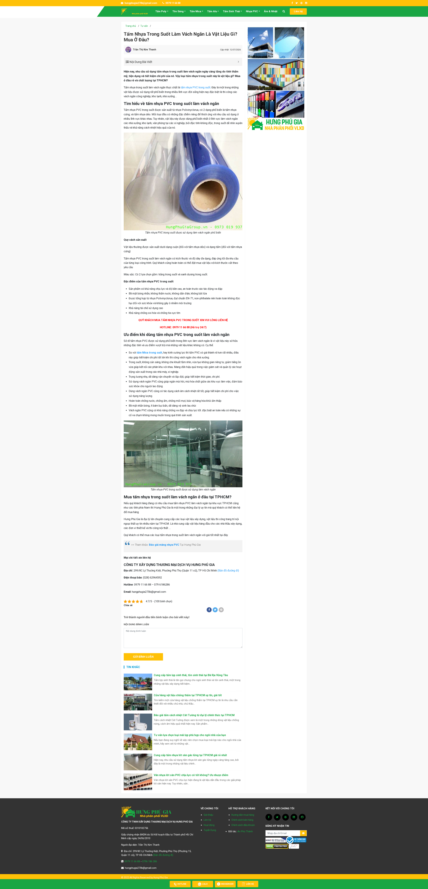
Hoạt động (209, 825)
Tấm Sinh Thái (231, 11)
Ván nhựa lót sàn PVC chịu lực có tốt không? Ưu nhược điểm (191, 775)
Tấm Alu (212, 11)
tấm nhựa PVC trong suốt (195, 87)
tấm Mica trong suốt (149, 352)
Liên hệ (298, 11)
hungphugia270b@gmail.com (140, 3)
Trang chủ (130, 26)
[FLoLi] (294, 846)
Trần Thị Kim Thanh (144, 49)
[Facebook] (209, 609)
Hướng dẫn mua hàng (242, 815)
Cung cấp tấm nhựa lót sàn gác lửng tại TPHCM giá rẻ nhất (190, 755)
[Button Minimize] (238, 62)
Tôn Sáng (178, 11)
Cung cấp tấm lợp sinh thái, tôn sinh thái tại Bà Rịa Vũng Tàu (191, 675)
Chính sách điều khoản (243, 825)
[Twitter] (215, 609)
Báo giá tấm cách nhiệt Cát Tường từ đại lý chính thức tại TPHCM (194, 715)
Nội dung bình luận (136, 624)
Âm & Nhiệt (270, 11)
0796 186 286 (149, 861)
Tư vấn (144, 26)
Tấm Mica (195, 11)
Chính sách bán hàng (242, 820)
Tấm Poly (160, 11)
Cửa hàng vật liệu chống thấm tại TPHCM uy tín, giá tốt (188, 695)
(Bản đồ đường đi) (228, 570)
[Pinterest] (221, 609)
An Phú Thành (245, 831)
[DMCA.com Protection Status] (276, 846)
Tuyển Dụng (210, 830)
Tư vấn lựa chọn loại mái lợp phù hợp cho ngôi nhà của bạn (190, 735)
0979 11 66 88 (172, 3)
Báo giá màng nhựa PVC (164, 544)
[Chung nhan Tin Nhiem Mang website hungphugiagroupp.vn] (275, 839)
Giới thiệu (208, 815)
